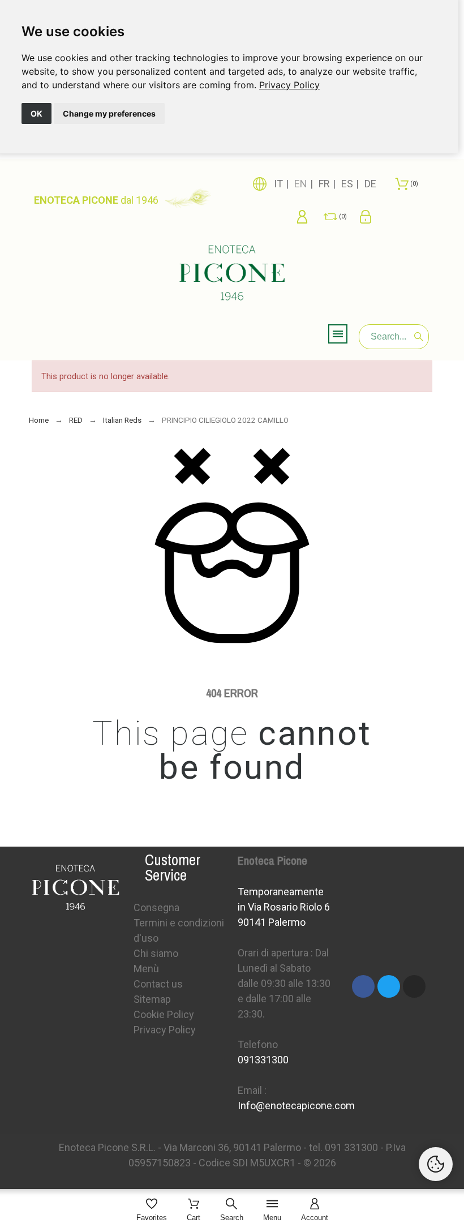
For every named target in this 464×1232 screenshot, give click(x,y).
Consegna (156, 907)
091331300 (263, 1060)
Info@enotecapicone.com (296, 1105)
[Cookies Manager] (436, 1164)
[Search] (418, 336)
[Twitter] (388, 986)
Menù (146, 969)
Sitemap (152, 999)
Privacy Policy (289, 85)
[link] (289, 85)
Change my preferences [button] (109, 113)
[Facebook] (363, 986)
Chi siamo (156, 953)
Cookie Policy (164, 1014)
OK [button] (36, 113)
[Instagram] (414, 986)
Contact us (158, 984)
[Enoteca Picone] (232, 274)
